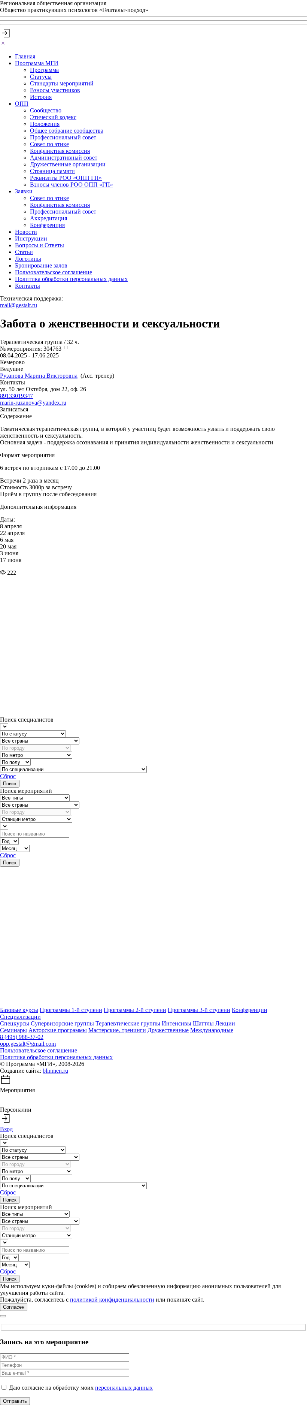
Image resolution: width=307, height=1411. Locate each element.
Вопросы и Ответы (39, 245)
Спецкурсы (14, 1023)
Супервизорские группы (62, 1023)
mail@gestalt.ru (18, 305)
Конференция (47, 225)
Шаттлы (203, 1023)
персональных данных (124, 1387)
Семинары (13, 1030)
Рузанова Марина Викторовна (38, 375)
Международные (211, 1030)
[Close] (3, 43)
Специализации (20, 1016)
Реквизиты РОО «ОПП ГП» (66, 178)
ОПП (21, 103)
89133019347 (16, 396)
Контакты (27, 285)
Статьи (24, 252)
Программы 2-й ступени (135, 1010)
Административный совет (63, 157)
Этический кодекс (53, 117)
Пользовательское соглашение (53, 272)
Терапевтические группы (127, 1023)
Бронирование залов (41, 265)
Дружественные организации (68, 164)
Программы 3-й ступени (199, 1010)
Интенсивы (176, 1023)
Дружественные (168, 1030)
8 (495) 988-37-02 (21, 1037)
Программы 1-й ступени (71, 1010)
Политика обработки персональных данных (71, 279)
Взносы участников (55, 90)
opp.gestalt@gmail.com (28, 1043)
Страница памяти (52, 171)
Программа (44, 70)
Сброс (8, 776)
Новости (26, 232)
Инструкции (31, 238)
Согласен (13, 1307)
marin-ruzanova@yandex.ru (33, 402)
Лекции (225, 1023)
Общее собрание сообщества (66, 130)
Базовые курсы (19, 1010)
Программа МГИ (36, 63)
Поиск (9, 783)
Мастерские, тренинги (117, 1030)
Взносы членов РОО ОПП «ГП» (71, 184)
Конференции (249, 1010)
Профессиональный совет (63, 137)
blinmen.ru (55, 1070)
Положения (45, 124)
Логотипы (28, 259)
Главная (25, 56)
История (41, 97)
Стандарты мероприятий (62, 83)
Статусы (41, 76)
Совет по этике (49, 144)
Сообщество (45, 110)
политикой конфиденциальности (112, 1299)
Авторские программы (57, 1030)
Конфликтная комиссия (60, 151)
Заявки (24, 191)
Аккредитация (48, 218)
